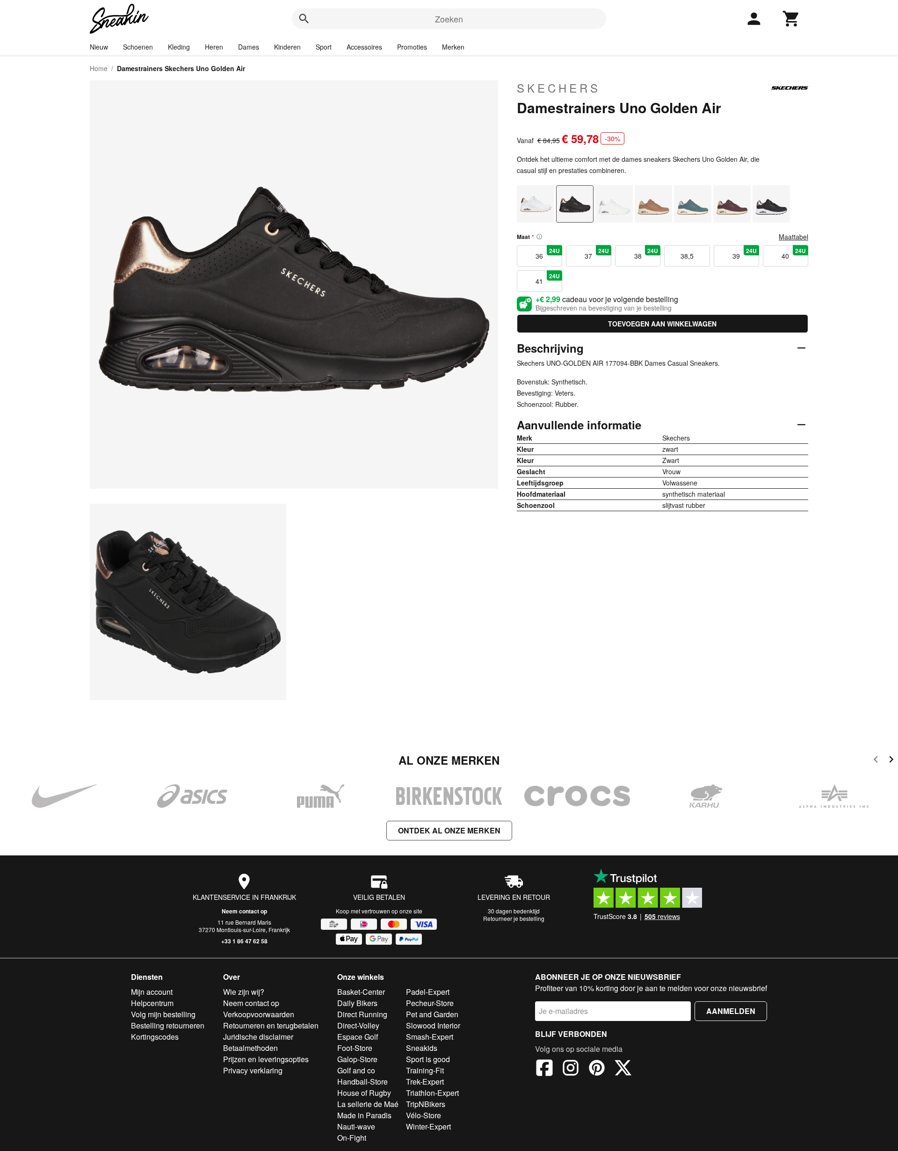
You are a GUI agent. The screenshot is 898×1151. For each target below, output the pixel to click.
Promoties (412, 46)
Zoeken (449, 19)
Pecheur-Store (430, 1003)
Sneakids (421, 1047)
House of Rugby (364, 1092)
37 (597, 253)
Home (99, 68)
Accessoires (364, 46)
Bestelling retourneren (167, 1025)
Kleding (179, 46)
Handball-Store (362, 1081)
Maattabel (793, 236)
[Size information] (539, 236)
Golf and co (356, 1070)
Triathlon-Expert (432, 1092)
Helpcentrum (152, 1003)
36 (548, 253)
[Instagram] (570, 1069)
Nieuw (99, 46)
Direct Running (362, 1014)
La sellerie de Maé (367, 1104)
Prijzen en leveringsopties (266, 1059)
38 (646, 253)
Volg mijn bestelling (163, 1014)
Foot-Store (354, 1047)
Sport (324, 46)
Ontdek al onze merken (449, 830)
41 (548, 279)
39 (744, 253)
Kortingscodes (155, 1036)
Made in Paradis (364, 1115)
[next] (891, 761)
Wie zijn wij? (243, 991)
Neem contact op (244, 911)
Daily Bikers (357, 1003)
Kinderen (287, 46)
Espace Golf (357, 1036)
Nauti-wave (356, 1126)
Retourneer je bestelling (513, 918)
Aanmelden (730, 1011)
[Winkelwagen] (791, 18)
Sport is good (428, 1059)
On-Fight (351, 1137)
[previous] (876, 761)
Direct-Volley (358, 1025)
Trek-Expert (425, 1081)
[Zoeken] (304, 18)
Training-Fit (425, 1070)
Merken (453, 46)
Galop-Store (357, 1059)
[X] (623, 1069)
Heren (214, 46)
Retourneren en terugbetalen (271, 1025)
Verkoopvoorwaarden (258, 1014)
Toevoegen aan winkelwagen (662, 323)
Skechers (559, 87)
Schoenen (138, 46)
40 (794, 253)
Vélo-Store (423, 1115)
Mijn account (152, 991)
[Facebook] (544, 1069)
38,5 (687, 256)
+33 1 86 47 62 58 (244, 941)
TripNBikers (425, 1104)
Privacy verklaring (252, 1070)
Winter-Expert (428, 1126)
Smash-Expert (429, 1036)
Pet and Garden (432, 1014)
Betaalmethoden (250, 1047)
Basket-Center (361, 991)
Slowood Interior (433, 1025)
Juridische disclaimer (258, 1036)
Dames (248, 46)
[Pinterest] (596, 1069)
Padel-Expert (427, 991)
